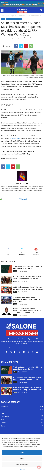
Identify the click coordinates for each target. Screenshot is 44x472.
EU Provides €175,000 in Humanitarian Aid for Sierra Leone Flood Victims (27, 278)
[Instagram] (11, 352)
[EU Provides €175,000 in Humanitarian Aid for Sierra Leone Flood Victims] (6, 280)
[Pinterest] (26, 46)
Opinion (3, 426)
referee (17, 138)
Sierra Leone (18, 19)
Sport (2, 419)
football (12, 138)
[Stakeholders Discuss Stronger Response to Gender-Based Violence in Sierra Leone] (6, 300)
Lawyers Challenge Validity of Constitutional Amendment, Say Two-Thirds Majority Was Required (27, 310)
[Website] (29, 352)
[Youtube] (37, 352)
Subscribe (36, 248)
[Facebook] (16, 46)
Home (2, 15)
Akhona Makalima (11, 158)
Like (8, 248)
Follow (22, 248)
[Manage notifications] (39, 467)
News (7, 15)
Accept (22, 452)
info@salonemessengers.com (26, 348)
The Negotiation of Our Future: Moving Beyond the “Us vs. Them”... (27, 267)
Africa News (14, 15)
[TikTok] (20, 352)
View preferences (22, 464)
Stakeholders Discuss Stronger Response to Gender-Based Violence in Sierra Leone (27, 299)
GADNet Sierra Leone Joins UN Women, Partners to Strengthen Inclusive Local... (28, 288)
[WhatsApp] (31, 46)
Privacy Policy (22, 469)
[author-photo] (22, 176)
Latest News (5, 416)
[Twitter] (21, 46)
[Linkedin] (15, 352)
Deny (22, 458)
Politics (3, 423)
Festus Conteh (7, 38)
